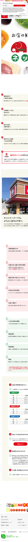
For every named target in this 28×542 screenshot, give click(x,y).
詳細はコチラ (20, 444)
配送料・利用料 (5, 525)
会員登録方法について (6, 522)
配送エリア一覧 (18, 16)
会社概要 (3, 531)
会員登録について (11, 16)
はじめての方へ (4, 16)
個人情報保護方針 (12, 531)
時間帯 (14, 269)
